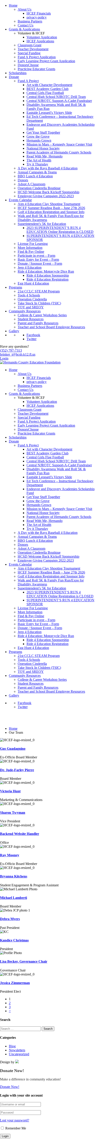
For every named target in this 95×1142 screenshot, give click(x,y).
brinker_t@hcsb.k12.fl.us (17, 354)
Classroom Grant (29, 45)
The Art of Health (39, 160)
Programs (15, 287)
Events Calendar (20, 200)
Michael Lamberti (13, 898)
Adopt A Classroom (31, 184)
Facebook (33, 335)
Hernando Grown (39, 140)
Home (13, 5)
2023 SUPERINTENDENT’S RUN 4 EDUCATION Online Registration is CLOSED (60, 230)
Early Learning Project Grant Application (46, 61)
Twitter (31, 339)
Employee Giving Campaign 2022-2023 (46, 196)
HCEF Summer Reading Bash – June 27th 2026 (51, 208)
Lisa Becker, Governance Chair (23, 961)
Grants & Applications (24, 29)
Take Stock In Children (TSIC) (39, 303)
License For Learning (33, 244)
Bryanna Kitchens (13, 876)
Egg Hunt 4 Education (33, 283)
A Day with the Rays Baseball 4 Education (48, 168)
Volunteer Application (42, 37)
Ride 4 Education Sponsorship (48, 275)
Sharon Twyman (12, 812)
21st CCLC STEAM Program (39, 291)
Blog (12, 1046)
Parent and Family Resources (38, 323)
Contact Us (25, 25)
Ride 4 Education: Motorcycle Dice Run (46, 271)
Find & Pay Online (31, 251)
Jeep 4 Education (30, 267)
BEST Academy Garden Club (47, 89)
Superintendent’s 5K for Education (42, 224)
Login (4, 358)
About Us (24, 9)
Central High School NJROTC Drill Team (56, 97)
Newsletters (17, 1050)
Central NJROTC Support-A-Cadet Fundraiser (59, 101)
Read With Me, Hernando (45, 156)
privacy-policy (37, 17)
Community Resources (25, 311)
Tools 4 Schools (29, 295)
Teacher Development (33, 49)
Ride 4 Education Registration (47, 279)
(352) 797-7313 (11, 350)
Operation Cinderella (32, 299)
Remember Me (15, 1128)
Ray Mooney (9, 855)
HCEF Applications (40, 41)
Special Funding (29, 53)
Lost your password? (14, 1120)
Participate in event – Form (36, 255)
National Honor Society (43, 148)
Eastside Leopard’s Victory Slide (49, 112)
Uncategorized (19, 1054)
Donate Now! (9, 1087)
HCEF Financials (39, 13)
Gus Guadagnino (12, 748)
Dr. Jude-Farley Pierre (17, 770)
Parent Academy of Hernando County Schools (59, 152)
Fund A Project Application (37, 57)
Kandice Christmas (14, 940)
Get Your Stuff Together (43, 132)
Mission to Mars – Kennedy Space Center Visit (59, 144)
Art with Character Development (49, 85)
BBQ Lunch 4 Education (35, 176)
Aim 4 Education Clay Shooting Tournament (49, 204)
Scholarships (18, 73)
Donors (23, 180)
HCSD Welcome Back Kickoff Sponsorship (48, 192)
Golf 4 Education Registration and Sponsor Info (51, 212)
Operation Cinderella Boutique (39, 188)
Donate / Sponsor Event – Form (40, 263)
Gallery (14, 331)
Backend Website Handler (19, 834)
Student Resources (31, 319)
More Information (30, 247)
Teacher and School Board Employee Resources (51, 327)
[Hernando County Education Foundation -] (30, 362)
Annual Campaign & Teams (37, 172)
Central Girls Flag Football (45, 93)
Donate (14, 77)
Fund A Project (28, 81)
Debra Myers (10, 919)
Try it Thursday (37, 164)
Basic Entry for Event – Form (38, 259)
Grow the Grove (38, 136)
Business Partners (30, 21)
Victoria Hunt (10, 791)
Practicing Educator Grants (36, 69)
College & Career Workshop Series (42, 315)
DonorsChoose (28, 65)
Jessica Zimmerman (15, 983)
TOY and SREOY (31, 307)
